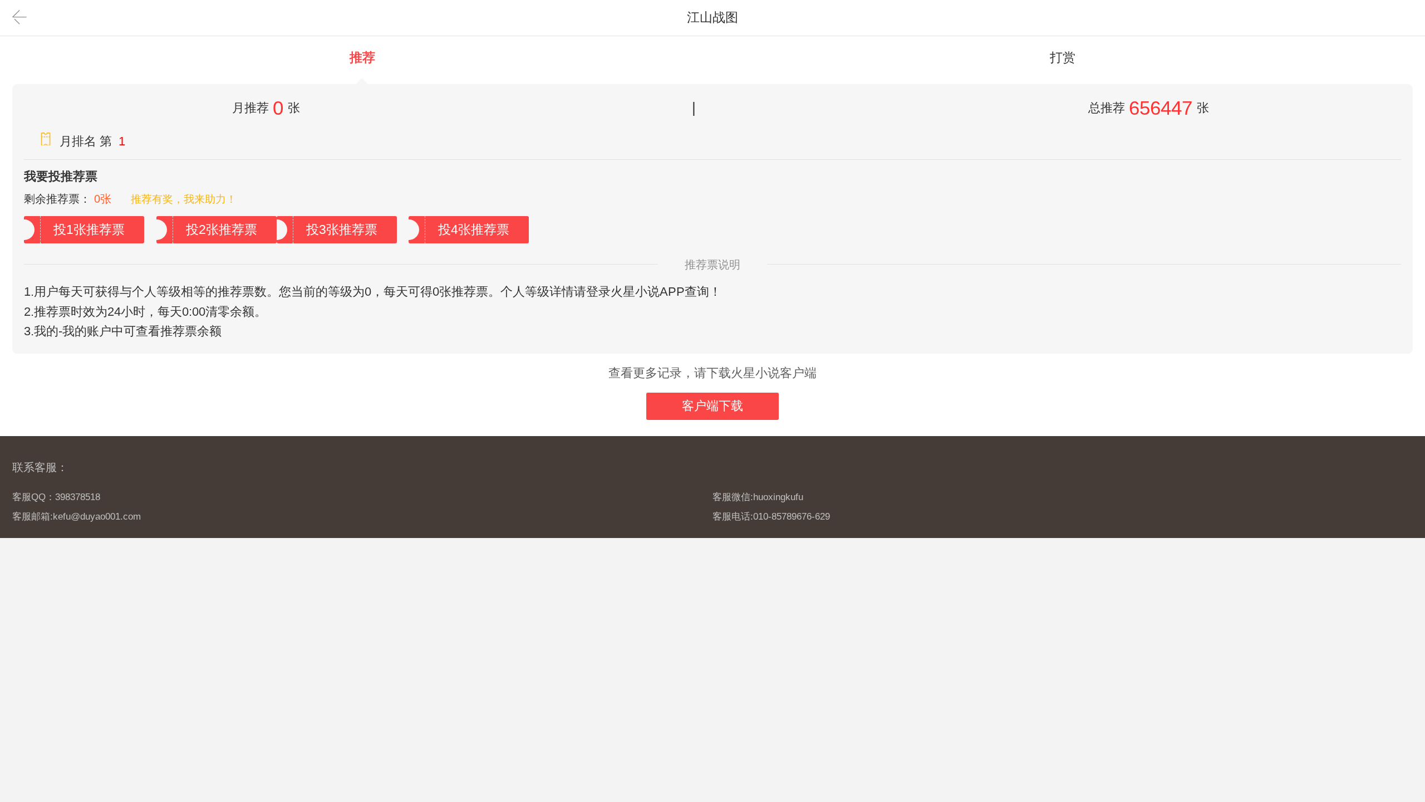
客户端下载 (712, 406)
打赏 (1062, 57)
